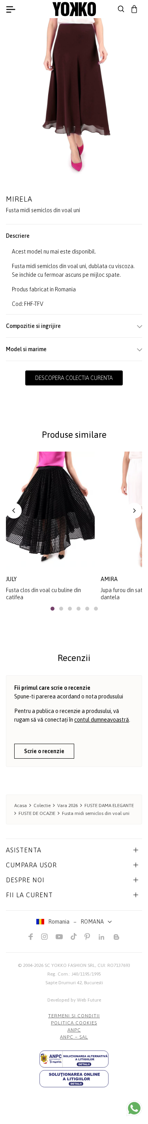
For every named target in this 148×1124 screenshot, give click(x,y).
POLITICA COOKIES (74, 1023)
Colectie (42, 805)
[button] (14, 510)
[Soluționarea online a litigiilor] (74, 1079)
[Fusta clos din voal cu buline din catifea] (50, 511)
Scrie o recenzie (44, 751)
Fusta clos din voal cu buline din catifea (43, 593)
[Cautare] (121, 9)
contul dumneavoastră (101, 720)
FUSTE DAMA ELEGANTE (109, 805)
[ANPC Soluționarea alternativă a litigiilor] (74, 1059)
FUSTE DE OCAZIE (37, 813)
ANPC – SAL (74, 1037)
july (11, 579)
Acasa (20, 805)
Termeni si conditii (74, 1015)
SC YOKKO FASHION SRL (70, 965)
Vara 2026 (67, 805)
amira (109, 579)
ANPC (74, 1030)
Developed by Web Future (74, 1000)
